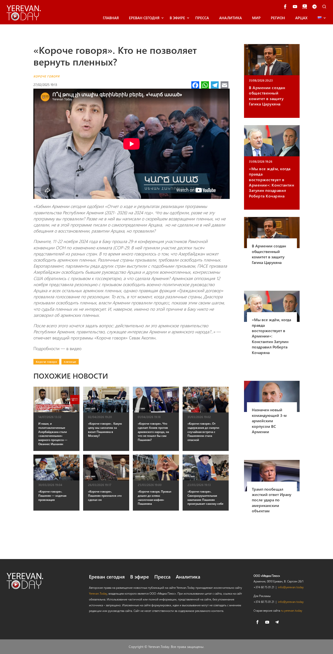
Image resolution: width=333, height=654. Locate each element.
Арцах (301, 17)
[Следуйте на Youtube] (267, 622)
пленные (70, 362)
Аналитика (230, 17)
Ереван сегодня (144, 17)
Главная (111, 17)
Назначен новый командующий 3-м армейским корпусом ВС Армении (269, 420)
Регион (278, 17)
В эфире (177, 17)
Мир (256, 17)
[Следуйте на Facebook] (257, 622)
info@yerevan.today (291, 587)
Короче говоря (46, 76)
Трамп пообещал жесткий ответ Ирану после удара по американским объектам (271, 500)
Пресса (202, 17)
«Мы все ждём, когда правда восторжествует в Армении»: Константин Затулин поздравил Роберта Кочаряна (271, 182)
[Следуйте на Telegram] (277, 622)
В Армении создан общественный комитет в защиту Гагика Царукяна (267, 95)
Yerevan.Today (98, 593)
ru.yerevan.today (291, 610)
